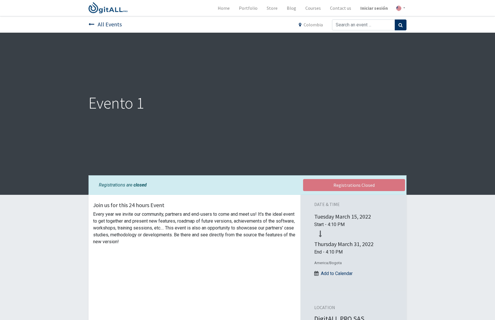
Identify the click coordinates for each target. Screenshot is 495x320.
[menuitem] (223, 8)
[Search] (400, 24)
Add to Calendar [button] (337, 273)
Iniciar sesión (374, 8)
